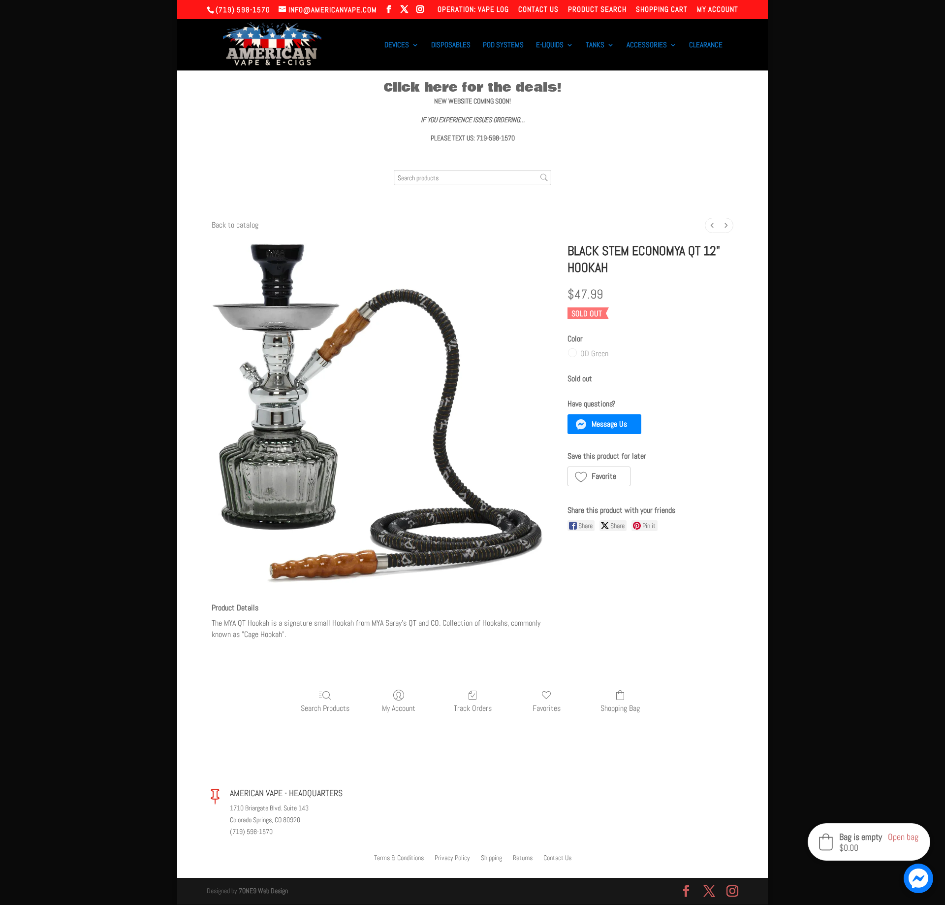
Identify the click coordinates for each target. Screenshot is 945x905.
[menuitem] (712, 225)
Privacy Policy (452, 858)
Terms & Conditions (399, 858)
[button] (604, 424)
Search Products (325, 708)
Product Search (597, 9)
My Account (717, 9)
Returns (523, 858)
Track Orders (473, 708)
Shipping (491, 858)
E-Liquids (550, 45)
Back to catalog (235, 225)
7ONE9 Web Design (263, 890)
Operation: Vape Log (473, 9)
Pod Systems (503, 45)
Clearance (706, 45)
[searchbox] (472, 177)
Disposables (451, 45)
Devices (396, 45)
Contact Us (538, 9)
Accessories (647, 45)
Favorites (547, 708)
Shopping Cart (662, 9)
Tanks (595, 45)
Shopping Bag (620, 708)
